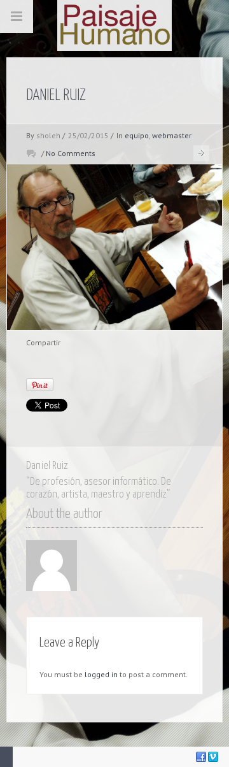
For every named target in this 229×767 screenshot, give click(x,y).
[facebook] (201, 757)
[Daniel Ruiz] (114, 247)
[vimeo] (213, 757)
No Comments (70, 153)
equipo (137, 135)
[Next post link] (201, 153)
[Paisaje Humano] (114, 25)
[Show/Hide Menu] (16, 16)
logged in (101, 674)
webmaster (171, 135)
